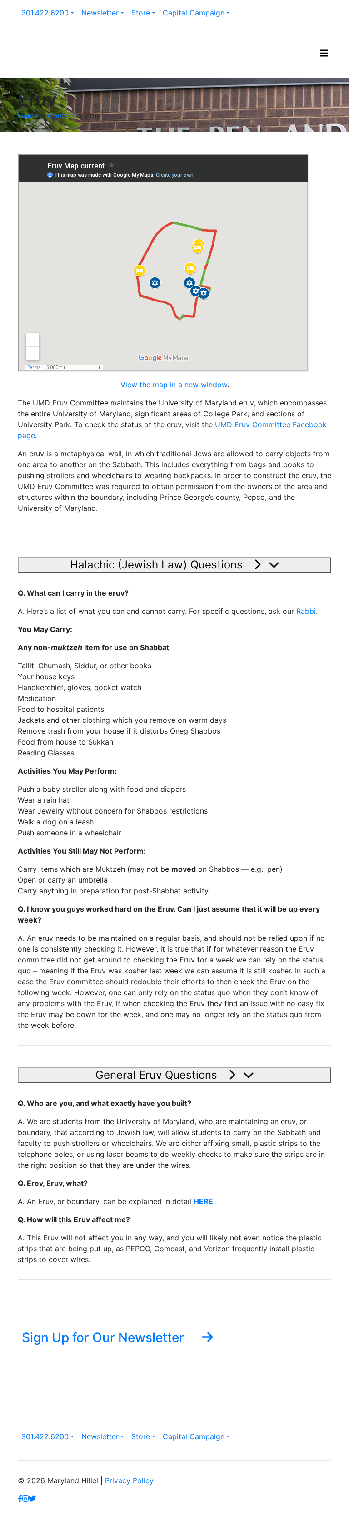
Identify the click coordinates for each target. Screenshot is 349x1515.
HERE (203, 1201)
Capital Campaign (193, 12)
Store (140, 12)
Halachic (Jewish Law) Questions (158, 564)
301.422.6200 (45, 12)
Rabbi (306, 611)
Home (28, 115)
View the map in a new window (173, 384)
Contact (61, 115)
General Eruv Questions (157, 1074)
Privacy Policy (129, 1480)
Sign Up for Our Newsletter (104, 1337)
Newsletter (100, 12)
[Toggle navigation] (324, 55)
